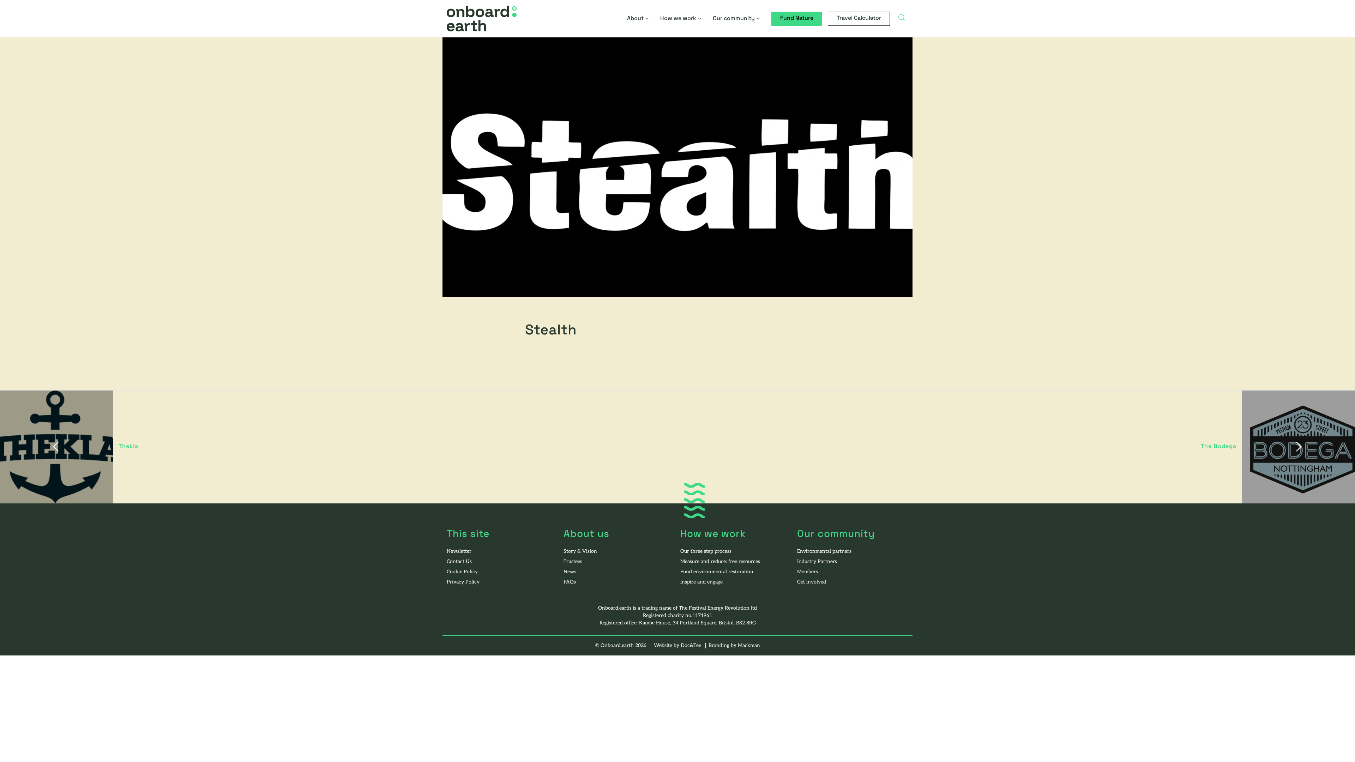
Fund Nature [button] (796, 18)
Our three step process (705, 551)
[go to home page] (482, 19)
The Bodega (1218, 446)
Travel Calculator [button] (859, 18)
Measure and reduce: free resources (720, 561)
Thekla (128, 446)
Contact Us (459, 561)
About (635, 19)
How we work (678, 19)
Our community (734, 19)
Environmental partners (824, 551)
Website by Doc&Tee (678, 645)
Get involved (811, 582)
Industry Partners (817, 561)
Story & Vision (580, 551)
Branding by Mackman (734, 645)
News (570, 572)
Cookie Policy (462, 572)
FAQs (570, 582)
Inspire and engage (701, 582)
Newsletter (459, 551)
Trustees (573, 561)
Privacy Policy (463, 582)
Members (807, 572)
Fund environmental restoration (716, 572)
